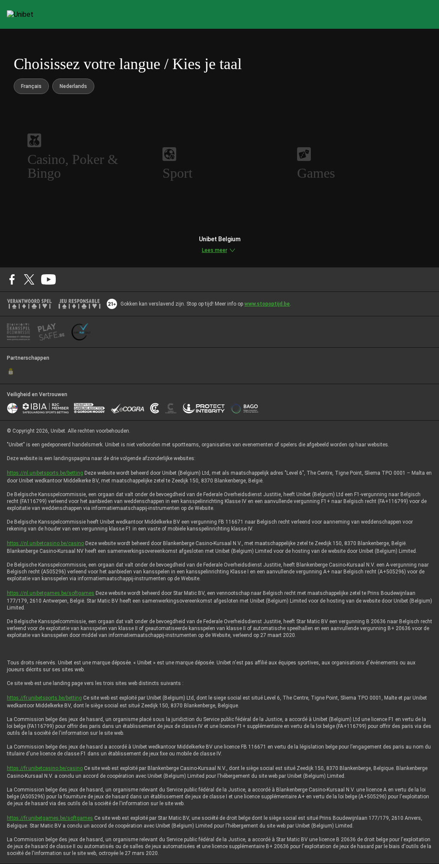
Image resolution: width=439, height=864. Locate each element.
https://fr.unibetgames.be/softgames (50, 818)
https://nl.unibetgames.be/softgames (50, 593)
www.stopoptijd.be (267, 304)
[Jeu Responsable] (79, 304)
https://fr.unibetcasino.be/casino (45, 768)
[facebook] (12, 279)
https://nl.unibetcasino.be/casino (45, 543)
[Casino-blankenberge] (170, 408)
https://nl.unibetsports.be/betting (45, 473)
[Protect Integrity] (204, 408)
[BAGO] (244, 408)
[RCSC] (11, 372)
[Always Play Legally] (81, 331)
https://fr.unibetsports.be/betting (44, 698)
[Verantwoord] (29, 304)
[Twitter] (29, 279)
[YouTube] (48, 279)
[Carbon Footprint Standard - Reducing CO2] (154, 408)
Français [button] (31, 86)
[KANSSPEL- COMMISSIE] (18, 331)
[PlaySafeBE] (51, 331)
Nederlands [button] (73, 86)
